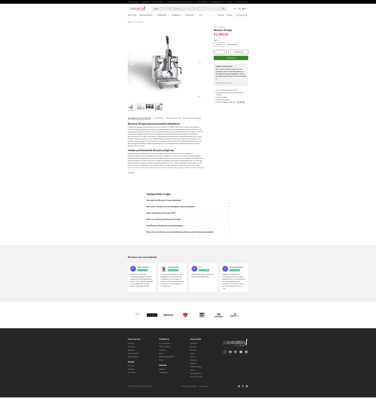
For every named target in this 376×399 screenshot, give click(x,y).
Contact (229, 15)
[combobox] (189, 8)
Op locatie (131, 366)
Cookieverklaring (203, 386)
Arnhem (192, 353)
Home (129, 22)
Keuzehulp (131, 343)
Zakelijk (131, 362)
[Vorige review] (240, 257)
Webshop (162, 369)
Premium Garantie (133, 353)
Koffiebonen (176, 15)
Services (221, 15)
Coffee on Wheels (164, 347)
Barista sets (132, 15)
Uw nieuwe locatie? (196, 377)
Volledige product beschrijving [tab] (139, 118)
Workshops (162, 350)
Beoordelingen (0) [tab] (173, 118)
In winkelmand (238, 52)
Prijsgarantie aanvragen (224, 83)
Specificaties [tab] (159, 118)
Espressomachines (145, 15)
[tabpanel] (166, 148)
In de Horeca (132, 372)
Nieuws (161, 353)
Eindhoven (193, 363)
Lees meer (131, 173)
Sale (200, 15)
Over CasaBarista (164, 343)
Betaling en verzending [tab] (192, 118)
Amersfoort (193, 360)
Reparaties (131, 350)
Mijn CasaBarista (133, 357)
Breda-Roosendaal (196, 367)
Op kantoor (131, 369)
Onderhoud (131, 347)
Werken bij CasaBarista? (166, 357)
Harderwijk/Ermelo (195, 373)
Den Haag (193, 347)
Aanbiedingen (163, 372)
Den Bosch (193, 350)
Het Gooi (192, 357)
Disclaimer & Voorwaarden (188, 386)
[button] (239, 8)
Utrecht (192, 370)
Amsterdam (193, 343)
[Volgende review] (246, 257)
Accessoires (189, 15)
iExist (149, 386)
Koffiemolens (162, 15)
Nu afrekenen (230, 58)
